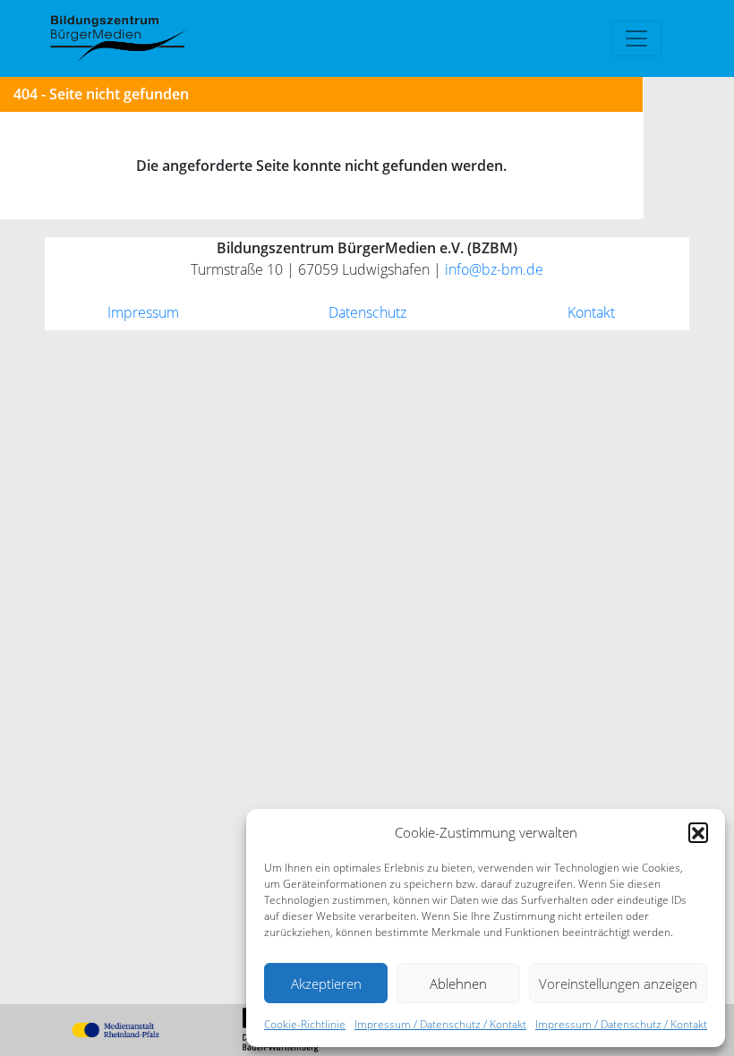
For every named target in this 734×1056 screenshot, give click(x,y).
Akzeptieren (326, 983)
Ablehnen (458, 983)
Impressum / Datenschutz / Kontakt (440, 1024)
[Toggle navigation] (636, 38)
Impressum (143, 312)
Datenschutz (367, 312)
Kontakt (591, 312)
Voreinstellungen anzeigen (618, 983)
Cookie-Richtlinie (305, 1024)
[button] (698, 832)
